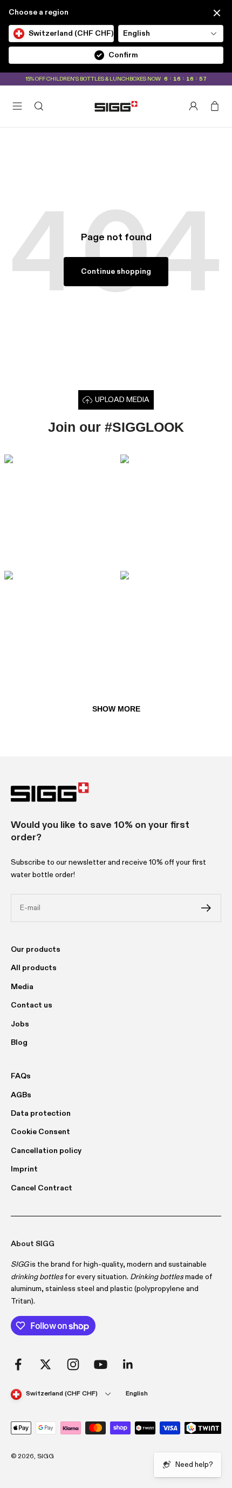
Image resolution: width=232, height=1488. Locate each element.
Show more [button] (116, 709)
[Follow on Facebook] (18, 1364)
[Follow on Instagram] (73, 1364)
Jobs (20, 1024)
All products (34, 968)
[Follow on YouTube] (100, 1364)
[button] (58, 508)
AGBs (21, 1095)
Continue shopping (116, 271)
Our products (35, 949)
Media (22, 987)
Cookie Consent (40, 1132)
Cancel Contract (41, 1188)
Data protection (41, 1113)
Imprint (24, 1169)
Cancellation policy (46, 1151)
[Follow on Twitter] (45, 1364)
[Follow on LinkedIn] (128, 1364)
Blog (19, 1042)
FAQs (21, 1076)
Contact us (31, 1005)
